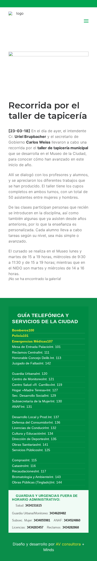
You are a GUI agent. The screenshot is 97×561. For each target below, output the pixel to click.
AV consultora (68, 544)
